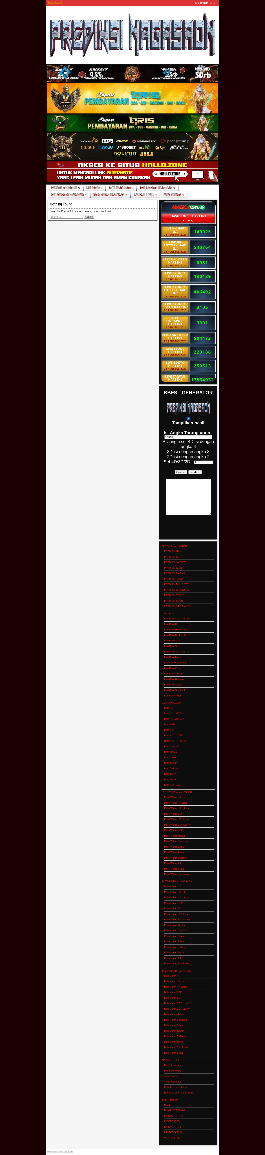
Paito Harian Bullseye (175, 947)
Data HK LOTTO (173, 713)
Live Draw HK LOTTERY (177, 635)
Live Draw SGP (172, 640)
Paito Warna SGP (173, 830)
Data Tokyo (170, 774)
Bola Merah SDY (173, 997)
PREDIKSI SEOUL (174, 601)
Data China (170, 757)
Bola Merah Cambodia (175, 1019)
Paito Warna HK (172, 797)
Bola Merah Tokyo (173, 1041)
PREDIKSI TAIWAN (174, 579)
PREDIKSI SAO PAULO (177, 606)
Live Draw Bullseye (174, 679)
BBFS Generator (173, 1065)
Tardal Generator (173, 1081)
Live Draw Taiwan (173, 673)
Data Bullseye (171, 768)
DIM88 (167, 1105)
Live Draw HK (171, 624)
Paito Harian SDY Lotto (176, 914)
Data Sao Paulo (172, 785)
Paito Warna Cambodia (176, 841)
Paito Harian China (174, 936)
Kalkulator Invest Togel (176, 1087)
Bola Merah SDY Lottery (177, 1008)
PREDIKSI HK (171, 551)
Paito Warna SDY (173, 813)
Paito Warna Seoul (174, 868)
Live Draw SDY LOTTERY (178, 618)
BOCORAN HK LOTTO (205, 2)
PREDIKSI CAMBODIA (176, 590)
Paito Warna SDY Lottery (177, 824)
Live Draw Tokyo (173, 695)
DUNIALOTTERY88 (174, 1110)
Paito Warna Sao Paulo (176, 874)
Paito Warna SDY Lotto (176, 819)
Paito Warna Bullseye (175, 857)
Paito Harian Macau (174, 925)
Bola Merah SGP (173, 992)
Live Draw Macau (173, 657)
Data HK (168, 708)
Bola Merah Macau (174, 1014)
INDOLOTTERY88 (173, 1116)
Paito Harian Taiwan (174, 941)
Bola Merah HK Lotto (175, 981)
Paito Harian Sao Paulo (176, 963)
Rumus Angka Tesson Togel (178, 1092)
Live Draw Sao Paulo (175, 690)
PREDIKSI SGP (172, 557)
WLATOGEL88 (172, 1138)
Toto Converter (172, 1076)
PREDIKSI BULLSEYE (176, 584)
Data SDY (169, 730)
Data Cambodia (172, 746)
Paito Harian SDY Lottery (177, 919)
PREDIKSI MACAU (174, 573)
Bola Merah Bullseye (175, 1036)
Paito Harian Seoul (174, 952)
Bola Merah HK (172, 975)
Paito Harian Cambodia (176, 930)
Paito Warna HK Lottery (176, 808)
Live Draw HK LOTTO (175, 629)
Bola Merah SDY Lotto (176, 1003)
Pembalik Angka (172, 1070)
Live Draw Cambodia (175, 662)
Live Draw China (172, 668)
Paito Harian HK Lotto (175, 892)
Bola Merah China (173, 1025)
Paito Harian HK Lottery (176, 897)
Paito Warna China (174, 846)
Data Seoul (170, 779)
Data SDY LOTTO (173, 735)
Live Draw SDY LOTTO (176, 651)
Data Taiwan (170, 763)
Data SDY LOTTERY (175, 741)
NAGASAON (55, 3)
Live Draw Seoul (172, 684)
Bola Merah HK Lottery (176, 986)
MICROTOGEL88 (173, 1132)
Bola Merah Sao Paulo (176, 1047)
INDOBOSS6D (172, 1121)
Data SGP (169, 724)
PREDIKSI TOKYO (174, 595)
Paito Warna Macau (174, 835)
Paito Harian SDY (173, 908)
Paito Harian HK (172, 886)
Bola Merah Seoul (173, 1052)
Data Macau (170, 752)
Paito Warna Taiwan (174, 852)
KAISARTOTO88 (173, 1127)
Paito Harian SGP (173, 903)
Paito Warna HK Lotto (175, 802)
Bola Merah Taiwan (174, 1030)
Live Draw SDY (172, 646)
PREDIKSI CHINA (173, 568)
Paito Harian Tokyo (174, 958)
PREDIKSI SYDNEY (175, 562)
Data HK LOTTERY (174, 719)
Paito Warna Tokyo (174, 863)
